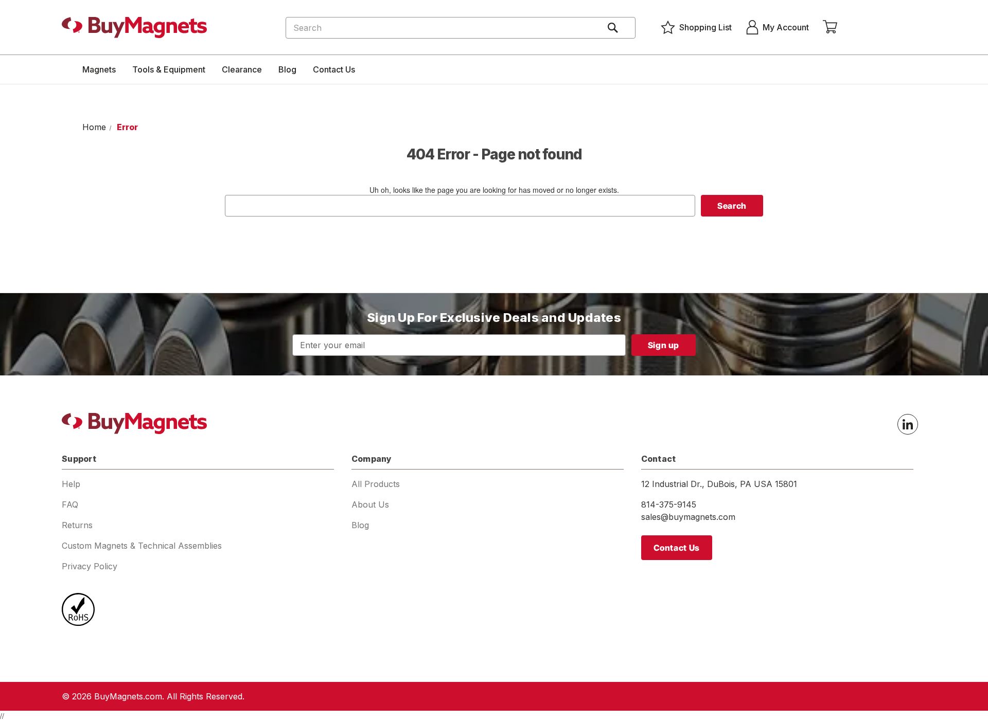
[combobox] (461, 28)
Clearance (242, 69)
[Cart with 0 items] (830, 27)
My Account (786, 27)
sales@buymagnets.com (688, 517)
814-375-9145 (668, 504)
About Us (370, 504)
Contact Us (334, 69)
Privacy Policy (89, 566)
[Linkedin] (907, 424)
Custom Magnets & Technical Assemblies (142, 545)
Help (71, 484)
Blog (287, 69)
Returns (77, 525)
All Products (375, 484)
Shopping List (705, 27)
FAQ (70, 504)
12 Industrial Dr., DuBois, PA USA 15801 (719, 484)
